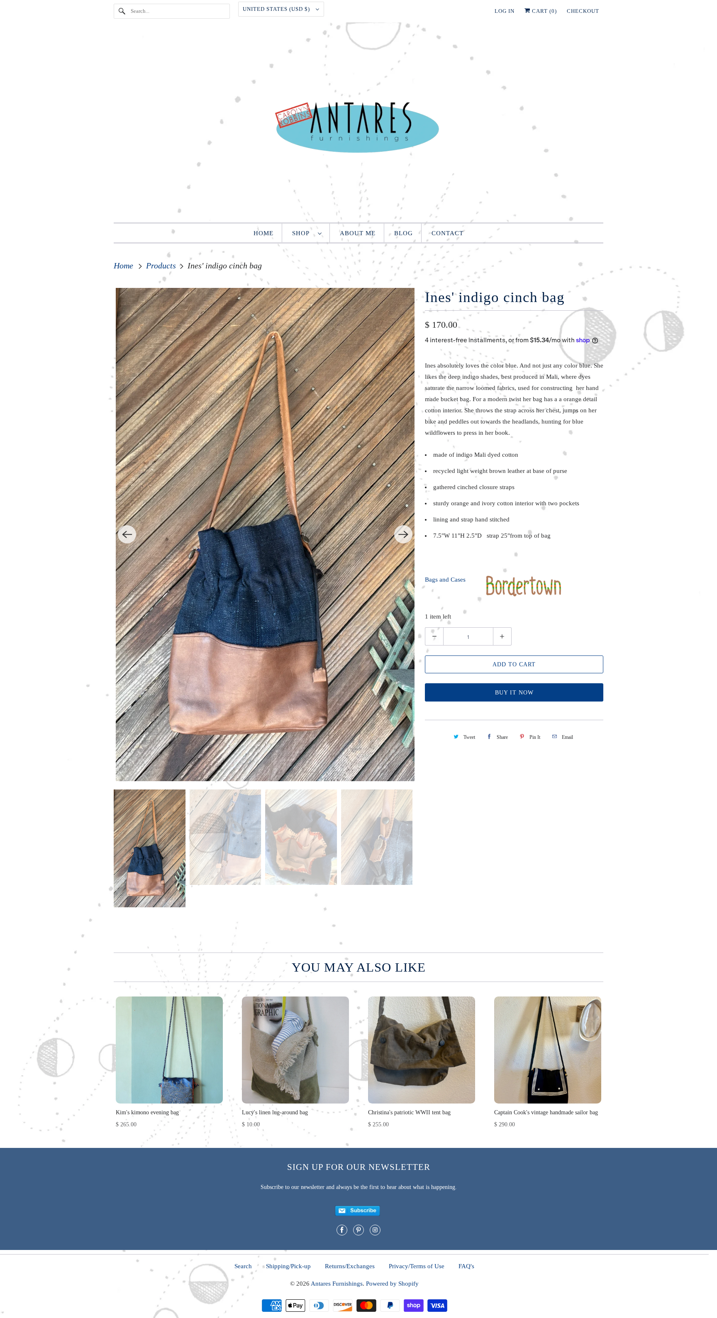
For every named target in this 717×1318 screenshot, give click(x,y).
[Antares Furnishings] (358, 124)
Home (263, 233)
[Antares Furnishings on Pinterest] (358, 1230)
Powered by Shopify (392, 1283)
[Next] (403, 534)
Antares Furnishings (337, 1283)
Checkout (583, 11)
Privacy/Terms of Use (416, 1266)
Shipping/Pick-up (288, 1266)
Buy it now (514, 692)
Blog (403, 233)
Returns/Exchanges (350, 1266)
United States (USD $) (277, 9)
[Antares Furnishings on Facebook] (342, 1230)
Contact (447, 233)
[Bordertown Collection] (523, 595)
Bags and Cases (445, 579)
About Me (358, 233)
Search (243, 1266)
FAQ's (466, 1266)
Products (162, 265)
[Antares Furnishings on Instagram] (375, 1230)
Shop (303, 233)
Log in (505, 11)
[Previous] (127, 534)
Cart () (543, 11)
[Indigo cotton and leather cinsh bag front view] (265, 534)
